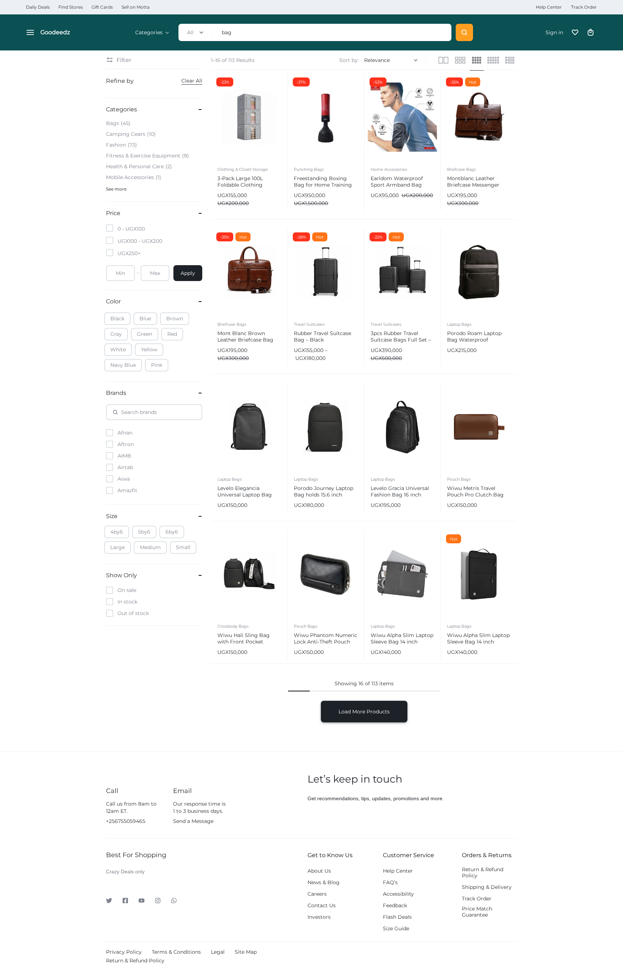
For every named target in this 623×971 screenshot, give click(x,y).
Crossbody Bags (232, 626)
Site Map (246, 952)
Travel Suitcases (309, 324)
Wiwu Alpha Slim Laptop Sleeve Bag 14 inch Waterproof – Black (478, 641)
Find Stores (70, 7)
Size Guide (396, 929)
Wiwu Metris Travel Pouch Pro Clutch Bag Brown (475, 494)
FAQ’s (390, 882)
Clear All (191, 80)
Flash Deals (397, 917)
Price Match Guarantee (477, 912)
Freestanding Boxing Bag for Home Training (323, 181)
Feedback (395, 906)
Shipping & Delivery (487, 887)
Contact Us (322, 906)
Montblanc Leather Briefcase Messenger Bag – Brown (473, 185)
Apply (188, 273)
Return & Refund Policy (482, 873)
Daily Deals (38, 7)
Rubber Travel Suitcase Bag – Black (322, 336)
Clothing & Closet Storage (242, 169)
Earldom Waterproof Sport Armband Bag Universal (397, 185)
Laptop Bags (459, 324)
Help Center (549, 7)
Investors (319, 917)
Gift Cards (102, 7)
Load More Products (364, 711)
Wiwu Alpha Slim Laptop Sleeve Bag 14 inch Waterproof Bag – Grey (402, 641)
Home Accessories (389, 169)
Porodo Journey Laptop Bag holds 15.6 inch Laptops (323, 494)
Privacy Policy (124, 952)
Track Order (584, 7)
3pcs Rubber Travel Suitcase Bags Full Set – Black (401, 339)
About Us (319, 871)
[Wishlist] (575, 32)
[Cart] (590, 32)
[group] (249, 117)
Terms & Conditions (176, 952)
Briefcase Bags (461, 169)
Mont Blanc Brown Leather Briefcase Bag (245, 336)
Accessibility (398, 894)
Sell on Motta (135, 7)
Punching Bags (309, 169)
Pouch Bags (458, 479)
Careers (317, 894)
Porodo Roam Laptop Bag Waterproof (474, 336)
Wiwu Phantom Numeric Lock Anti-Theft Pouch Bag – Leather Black (325, 641)
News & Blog (324, 882)
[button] (218, 117)
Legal (218, 952)
